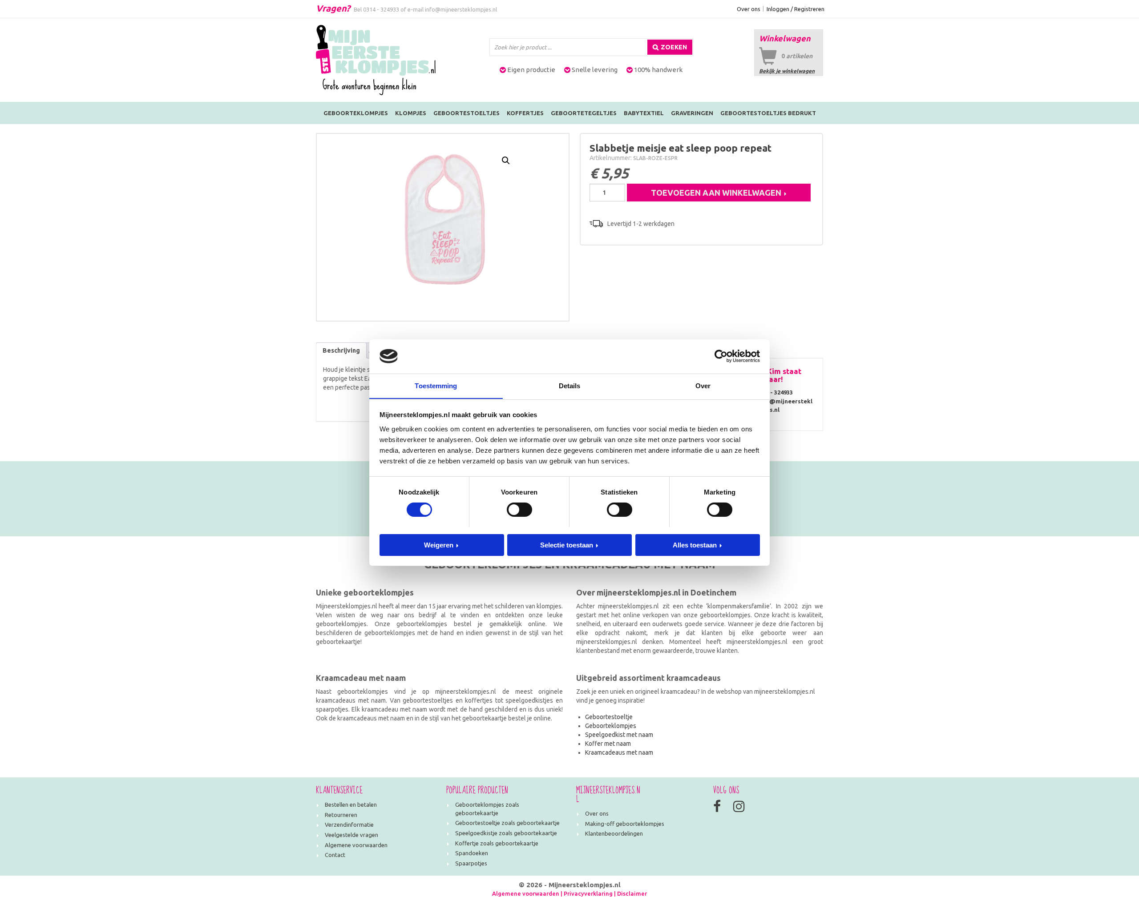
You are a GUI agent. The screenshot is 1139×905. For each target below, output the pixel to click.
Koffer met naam (608, 743)
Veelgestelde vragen (351, 835)
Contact (335, 855)
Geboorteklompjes (355, 113)
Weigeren (438, 544)
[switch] (519, 510)
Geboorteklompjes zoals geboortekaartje (487, 808)
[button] (506, 161)
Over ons (748, 9)
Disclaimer (632, 893)
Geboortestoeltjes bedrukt (768, 113)
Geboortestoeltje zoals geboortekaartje (507, 823)
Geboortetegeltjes (584, 113)
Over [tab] (703, 385)
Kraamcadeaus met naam (619, 752)
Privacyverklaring (588, 893)
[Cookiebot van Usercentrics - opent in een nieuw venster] (721, 356)
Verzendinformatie (349, 824)
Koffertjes (525, 113)
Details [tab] (570, 385)
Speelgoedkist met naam (619, 734)
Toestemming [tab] (436, 385)
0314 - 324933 (381, 9)
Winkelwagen (785, 38)
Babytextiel (644, 113)
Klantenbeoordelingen (614, 833)
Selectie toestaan (566, 544)
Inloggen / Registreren (795, 9)
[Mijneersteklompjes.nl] (376, 59)
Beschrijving (341, 350)
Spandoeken (471, 853)
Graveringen (692, 113)
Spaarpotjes (471, 863)
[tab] (341, 350)
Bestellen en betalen (351, 804)
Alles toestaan (695, 544)
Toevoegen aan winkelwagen (716, 192)
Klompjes (410, 113)
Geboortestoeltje (609, 716)
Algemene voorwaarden (356, 845)
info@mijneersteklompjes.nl (461, 9)
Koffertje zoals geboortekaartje (496, 843)
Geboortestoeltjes (466, 113)
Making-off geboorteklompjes (624, 824)
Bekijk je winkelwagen (787, 71)
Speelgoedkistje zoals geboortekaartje (506, 833)
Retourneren (341, 815)
